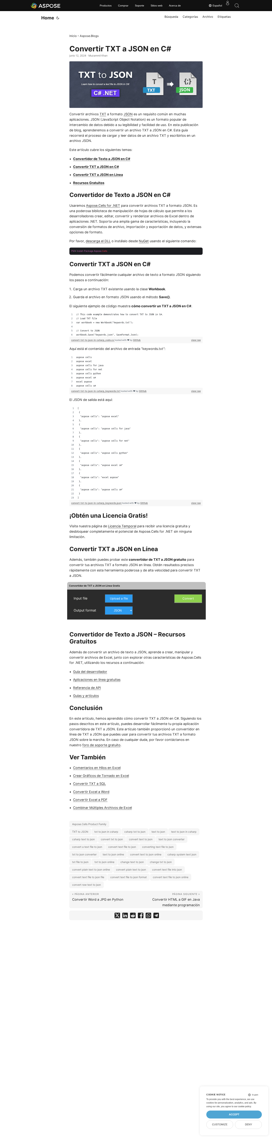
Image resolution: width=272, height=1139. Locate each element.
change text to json (132, 862)
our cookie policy (242, 1106)
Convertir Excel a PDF (90, 800)
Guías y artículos (86, 696)
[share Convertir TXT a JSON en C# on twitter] (117, 916)
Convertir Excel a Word (91, 792)
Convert (188, 598)
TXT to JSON (80, 831)
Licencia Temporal (122, 526)
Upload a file (119, 598)
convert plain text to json (131, 869)
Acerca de (175, 5)
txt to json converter (84, 854)
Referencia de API (87, 688)
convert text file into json (167, 869)
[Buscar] (236, 5)
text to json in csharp (184, 831)
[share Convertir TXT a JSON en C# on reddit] (133, 916)
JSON (128, 114)
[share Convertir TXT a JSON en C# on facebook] (140, 916)
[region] (136, 324)
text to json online (113, 854)
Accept (234, 1114)
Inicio (73, 36)
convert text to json (140, 839)
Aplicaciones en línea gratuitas (96, 680)
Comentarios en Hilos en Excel (97, 768)
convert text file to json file (88, 877)
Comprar (123, 5)
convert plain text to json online (91, 869)
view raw (196, 340)
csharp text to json (83, 839)
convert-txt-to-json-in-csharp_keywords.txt (95, 391)
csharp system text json (181, 854)
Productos (106, 5)
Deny (248, 1124)
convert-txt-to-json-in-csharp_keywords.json (96, 503)
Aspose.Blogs (89, 36)
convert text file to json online (170, 877)
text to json (158, 831)
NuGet (144, 241)
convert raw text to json (86, 884)
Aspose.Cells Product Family (89, 824)
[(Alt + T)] (58, 17)
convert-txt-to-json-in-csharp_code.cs (93, 340)
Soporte (139, 5)
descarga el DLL (98, 241)
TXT (103, 114)
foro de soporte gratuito (101, 745)
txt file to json (80, 862)
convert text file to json (122, 846)
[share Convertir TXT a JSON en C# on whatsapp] (148, 916)
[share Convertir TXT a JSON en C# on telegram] (156, 916)
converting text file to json (158, 846)
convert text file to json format (128, 877)
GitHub (137, 340)
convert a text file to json (87, 846)
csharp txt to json (134, 831)
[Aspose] (46, 5)
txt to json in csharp (106, 831)
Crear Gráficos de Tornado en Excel (101, 776)
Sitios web (156, 5)
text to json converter (171, 839)
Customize (219, 1124)
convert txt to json (112, 839)
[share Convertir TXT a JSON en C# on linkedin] (125, 916)
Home (47, 18)
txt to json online (104, 862)
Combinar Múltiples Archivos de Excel (102, 808)
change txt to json (161, 862)
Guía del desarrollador (90, 672)
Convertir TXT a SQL (89, 784)
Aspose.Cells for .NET (103, 205)
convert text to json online (145, 854)
